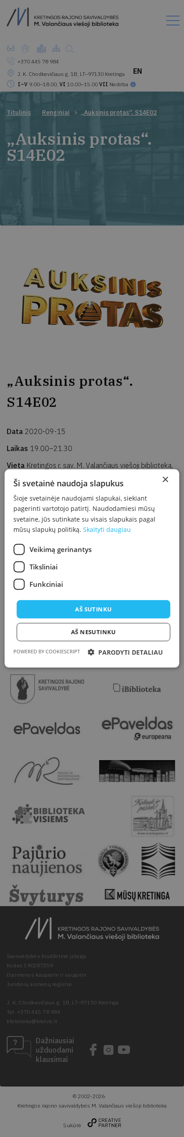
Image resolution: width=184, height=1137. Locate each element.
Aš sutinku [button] (93, 609)
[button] (125, 652)
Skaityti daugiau (107, 529)
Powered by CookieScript (46, 651)
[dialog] (92, 568)
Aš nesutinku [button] (93, 632)
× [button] (165, 480)
